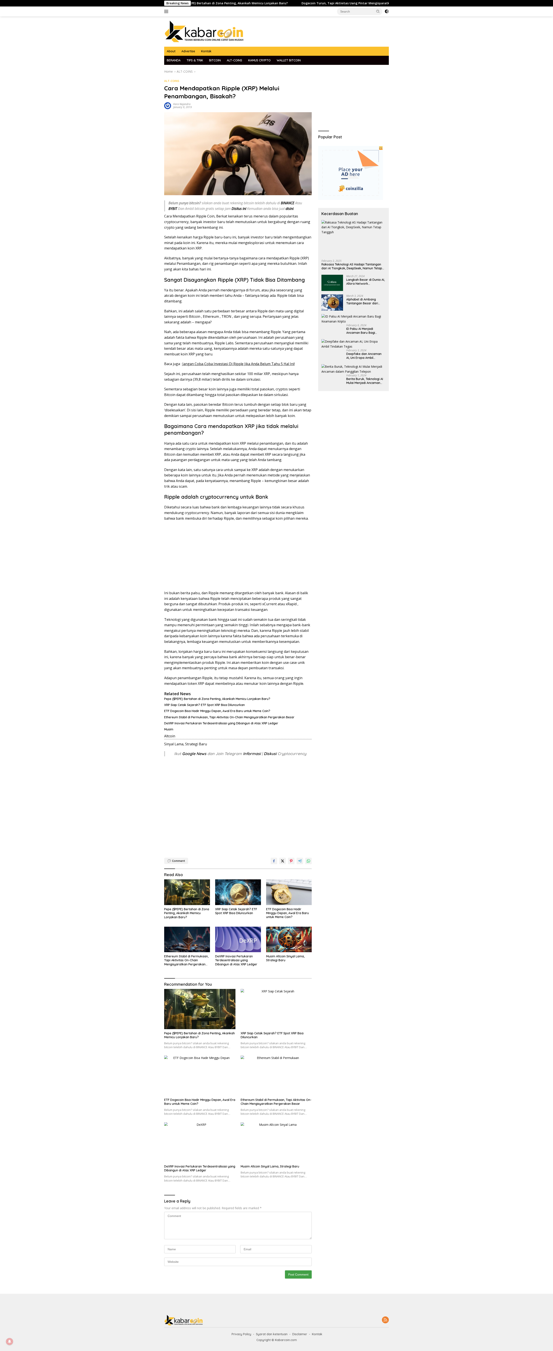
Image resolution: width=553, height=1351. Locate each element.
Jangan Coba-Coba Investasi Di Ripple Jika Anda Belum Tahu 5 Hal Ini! (238, 363)
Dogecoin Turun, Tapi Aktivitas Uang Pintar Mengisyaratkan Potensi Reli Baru (307, 3)
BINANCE (287, 203)
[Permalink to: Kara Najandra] (167, 105)
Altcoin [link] (169, 736)
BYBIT (172, 208)
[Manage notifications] (9, 1341)
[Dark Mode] (387, 11)
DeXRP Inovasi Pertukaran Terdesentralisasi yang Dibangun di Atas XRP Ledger (221, 723)
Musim (168, 729)
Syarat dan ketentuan (272, 1334)
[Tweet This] (282, 861)
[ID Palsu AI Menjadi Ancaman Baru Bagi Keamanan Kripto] (353, 319)
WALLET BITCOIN (289, 60)
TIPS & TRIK (195, 60)
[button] (378, 11)
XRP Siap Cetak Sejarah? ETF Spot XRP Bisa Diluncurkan (204, 705)
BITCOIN (215, 60)
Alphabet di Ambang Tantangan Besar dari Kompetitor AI (362, 301)
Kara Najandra (182, 104)
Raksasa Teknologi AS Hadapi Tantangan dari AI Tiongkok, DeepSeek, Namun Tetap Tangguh (351, 266)
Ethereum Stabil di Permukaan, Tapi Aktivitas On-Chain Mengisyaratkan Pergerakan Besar (229, 717)
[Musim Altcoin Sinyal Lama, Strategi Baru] (289, 939)
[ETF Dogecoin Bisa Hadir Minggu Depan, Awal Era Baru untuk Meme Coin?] (289, 892)
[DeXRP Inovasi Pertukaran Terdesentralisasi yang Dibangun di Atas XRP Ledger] (238, 939)
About (171, 51)
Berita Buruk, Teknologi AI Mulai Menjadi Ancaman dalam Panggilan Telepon (364, 381)
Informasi (252, 753)
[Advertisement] (238, 555)
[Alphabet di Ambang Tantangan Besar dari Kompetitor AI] (332, 302)
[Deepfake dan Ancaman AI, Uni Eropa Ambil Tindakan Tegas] (353, 344)
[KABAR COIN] (204, 31)
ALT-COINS (234, 60)
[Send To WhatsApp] (308, 861)
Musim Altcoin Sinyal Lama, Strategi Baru (285, 958)
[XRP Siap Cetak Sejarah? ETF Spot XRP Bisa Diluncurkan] (238, 892)
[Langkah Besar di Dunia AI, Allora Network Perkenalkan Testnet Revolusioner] (332, 283)
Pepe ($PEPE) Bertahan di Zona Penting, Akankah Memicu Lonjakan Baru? (217, 699)
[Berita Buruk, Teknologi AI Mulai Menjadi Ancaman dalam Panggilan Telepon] (353, 369)
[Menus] (167, 11)
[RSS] (385, 1320)
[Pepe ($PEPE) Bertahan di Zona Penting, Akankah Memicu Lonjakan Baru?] (187, 892)
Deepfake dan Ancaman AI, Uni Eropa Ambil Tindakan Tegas (363, 356)
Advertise (188, 51)
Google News (194, 753)
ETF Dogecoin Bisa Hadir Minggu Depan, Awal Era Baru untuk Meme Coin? (217, 711)
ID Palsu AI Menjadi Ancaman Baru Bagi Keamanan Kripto (360, 331)
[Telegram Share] (300, 861)
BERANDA (174, 60)
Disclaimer (299, 1334)
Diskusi (270, 753)
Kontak (206, 51)
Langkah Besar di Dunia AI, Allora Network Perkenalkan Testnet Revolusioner (365, 282)
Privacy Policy (241, 1334)
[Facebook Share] (274, 861)
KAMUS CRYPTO (259, 60)
